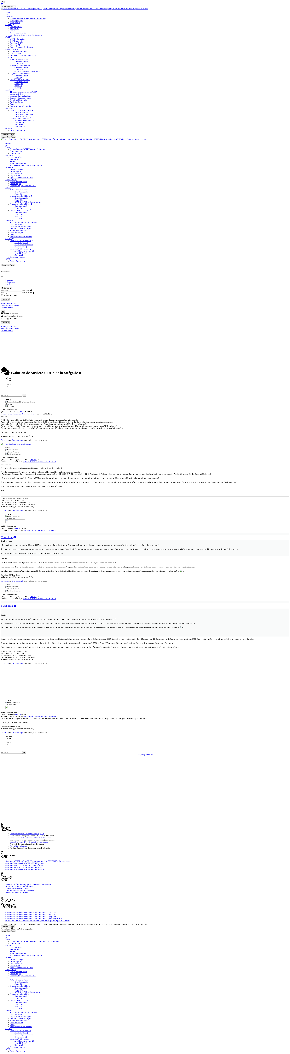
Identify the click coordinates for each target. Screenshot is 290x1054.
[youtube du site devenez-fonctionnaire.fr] (16, 444)
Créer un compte (7, 307)
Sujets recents (10, 282)
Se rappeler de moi (10, 295)
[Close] (2, 276)
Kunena (150, 755)
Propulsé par (142, 755)
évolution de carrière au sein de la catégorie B (17, 414)
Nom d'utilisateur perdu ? (10, 305)
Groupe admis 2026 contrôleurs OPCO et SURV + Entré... (31, 838)
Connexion (5, 299)
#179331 (20, 412)
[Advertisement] (145, 349)
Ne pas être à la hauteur (18, 846)
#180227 (33, 597)
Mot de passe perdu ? (8, 303)
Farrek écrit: (7, 605)
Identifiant (26, 290)
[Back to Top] (3, 2)
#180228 (18, 714)
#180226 (18, 528)
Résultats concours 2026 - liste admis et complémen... (29, 842)
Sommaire (9, 280)
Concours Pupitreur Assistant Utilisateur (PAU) (27, 834)
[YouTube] (2, 4)
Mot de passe (27, 293)
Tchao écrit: (7, 537)
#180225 (33, 460)
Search (7, 284)
